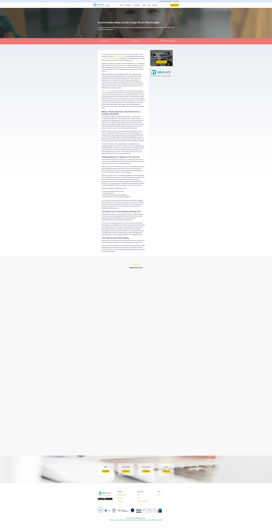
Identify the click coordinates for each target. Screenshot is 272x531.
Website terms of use (142, 501)
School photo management (167, 41)
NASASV (136, 63)
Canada (177, 1)
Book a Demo (174, 5)
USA (174, 1)
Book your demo (161, 62)
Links (158, 495)
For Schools (128, 5)
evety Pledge (142, 520)
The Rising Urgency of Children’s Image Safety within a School (118, 321)
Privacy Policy (124, 520)
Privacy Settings (133, 520)
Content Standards (157, 520)
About (144, 5)
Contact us (155, 5)
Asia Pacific (169, 1)
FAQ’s (138, 495)
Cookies (149, 520)
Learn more (106, 471)
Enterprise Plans (121, 495)
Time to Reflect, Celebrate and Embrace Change (113, 439)
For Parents (137, 5)
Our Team (119, 498)
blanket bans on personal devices (110, 58)
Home (121, 5)
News (149, 5)
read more (102, 325)
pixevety (105, 91)
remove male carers (119, 56)
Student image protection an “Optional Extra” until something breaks (120, 380)
